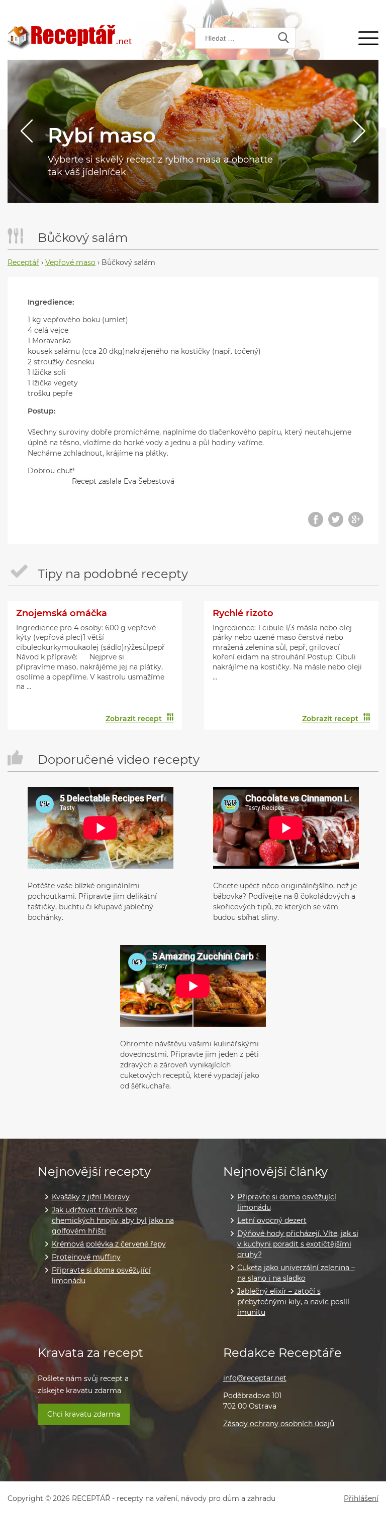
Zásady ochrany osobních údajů (278, 1423)
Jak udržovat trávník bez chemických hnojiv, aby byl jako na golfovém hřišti (113, 1220)
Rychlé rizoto (243, 613)
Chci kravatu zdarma (83, 1414)
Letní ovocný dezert (272, 1220)
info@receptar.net (254, 1378)
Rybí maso (102, 135)
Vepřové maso (70, 262)
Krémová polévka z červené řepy (109, 1244)
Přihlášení (361, 1498)
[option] (193, 131)
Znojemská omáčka (61, 613)
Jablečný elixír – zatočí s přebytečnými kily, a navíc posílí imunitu (293, 1302)
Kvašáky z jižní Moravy (91, 1196)
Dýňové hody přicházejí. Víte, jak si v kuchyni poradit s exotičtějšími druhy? (297, 1244)
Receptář (23, 262)
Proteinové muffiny (86, 1257)
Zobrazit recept (134, 719)
